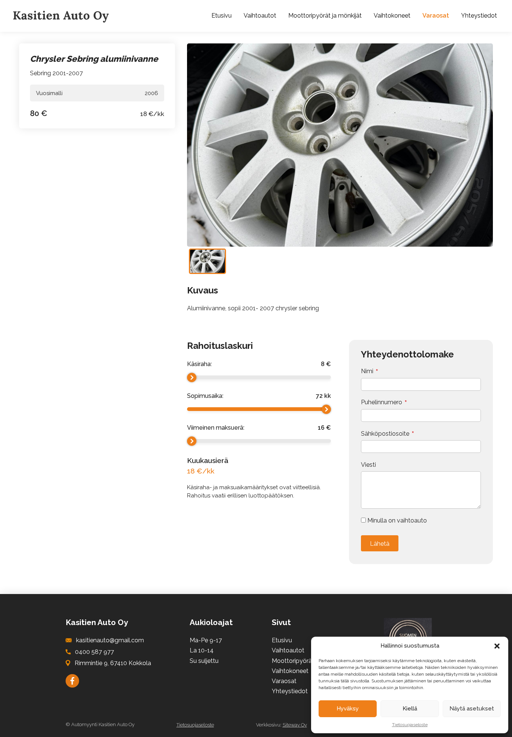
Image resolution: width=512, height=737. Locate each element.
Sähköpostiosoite (385, 433)
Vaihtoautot (260, 15)
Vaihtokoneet (392, 15)
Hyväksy (348, 708)
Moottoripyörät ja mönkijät (325, 15)
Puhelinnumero (381, 402)
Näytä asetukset (471, 708)
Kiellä (410, 708)
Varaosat (435, 15)
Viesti (368, 465)
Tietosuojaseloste (410, 724)
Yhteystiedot (479, 15)
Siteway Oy (295, 725)
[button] (497, 646)
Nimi (367, 371)
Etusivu (221, 15)
